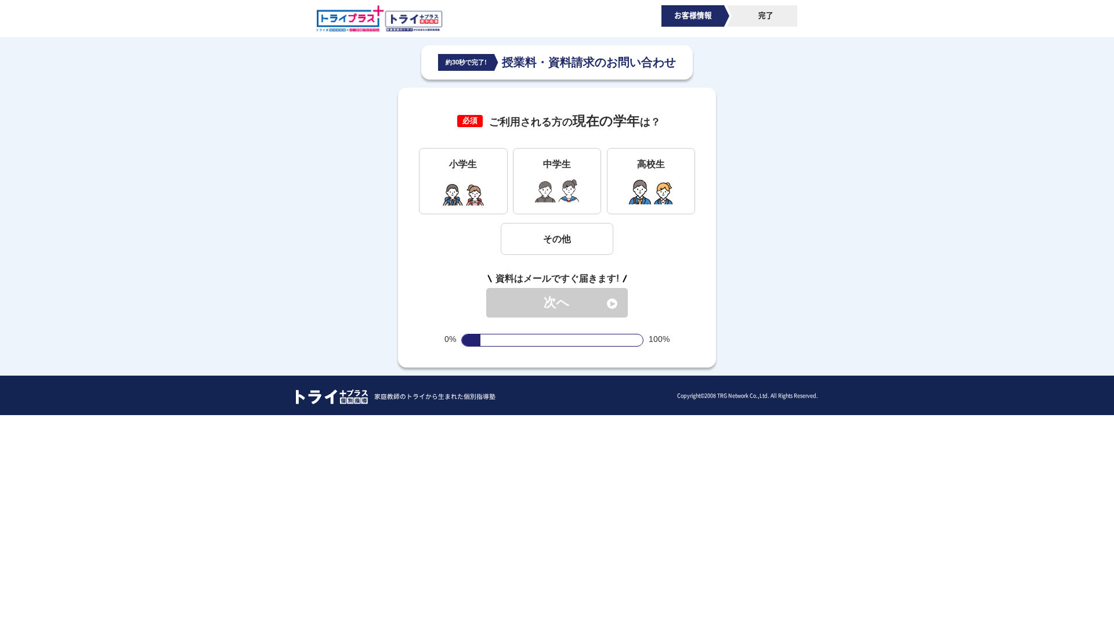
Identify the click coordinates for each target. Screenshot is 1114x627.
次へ (557, 302)
